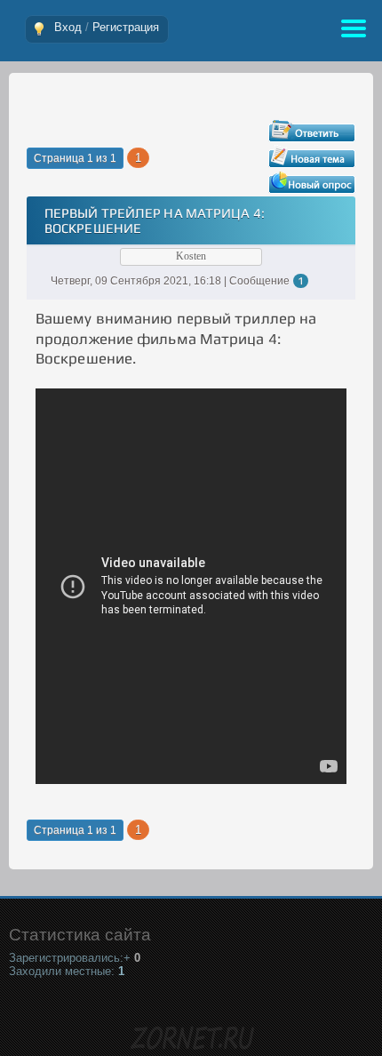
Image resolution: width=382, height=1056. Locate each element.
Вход (68, 27)
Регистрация (125, 27)
